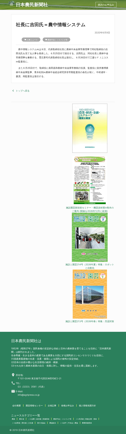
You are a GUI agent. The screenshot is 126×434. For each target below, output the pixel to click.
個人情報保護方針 (87, 405)
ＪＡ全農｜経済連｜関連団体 (38, 419)
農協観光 (52, 423)
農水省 (21, 419)
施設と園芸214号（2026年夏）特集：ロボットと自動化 (89, 266)
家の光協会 (41, 423)
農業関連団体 (87, 423)
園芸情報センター (34, 405)
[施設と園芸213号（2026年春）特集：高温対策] (89, 295)
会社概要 (16, 405)
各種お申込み (67, 405)
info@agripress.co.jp (29, 394)
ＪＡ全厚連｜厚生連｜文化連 (22, 423)
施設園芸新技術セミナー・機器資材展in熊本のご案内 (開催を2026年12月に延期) (90, 209)
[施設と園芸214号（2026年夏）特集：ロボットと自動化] (89, 238)
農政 (13, 419)
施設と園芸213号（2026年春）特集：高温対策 (89, 321)
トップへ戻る (20, 90)
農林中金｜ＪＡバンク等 (57, 40)
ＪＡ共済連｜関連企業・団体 (86, 419)
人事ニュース (32, 40)
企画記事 (52, 405)
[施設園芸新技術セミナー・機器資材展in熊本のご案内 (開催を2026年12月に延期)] (89, 181)
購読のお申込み (106, 4)
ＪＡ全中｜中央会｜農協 (69, 423)
